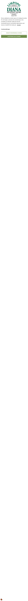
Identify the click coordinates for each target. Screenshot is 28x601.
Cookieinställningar (5, 29)
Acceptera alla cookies (14, 36)
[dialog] (14, 300)
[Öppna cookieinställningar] (1, 599)
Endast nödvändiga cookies (14, 33)
